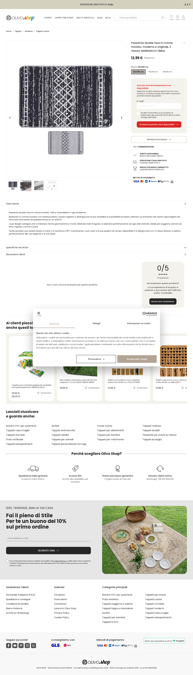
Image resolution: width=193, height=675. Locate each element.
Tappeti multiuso (152, 425)
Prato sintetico (85, 17)
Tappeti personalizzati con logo (69, 444)
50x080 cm (138, 72)
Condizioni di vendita (17, 603)
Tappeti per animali (62, 439)
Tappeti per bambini (108, 435)
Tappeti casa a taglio (18, 430)
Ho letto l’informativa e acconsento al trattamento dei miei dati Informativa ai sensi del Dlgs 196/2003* (160, 115)
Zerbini (55, 425)
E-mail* (140, 101)
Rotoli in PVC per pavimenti (21, 425)
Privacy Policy (61, 613)
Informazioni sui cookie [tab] (138, 323)
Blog (108, 17)
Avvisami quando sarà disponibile (157, 124)
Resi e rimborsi (14, 608)
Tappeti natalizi (60, 435)
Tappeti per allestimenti (110, 430)
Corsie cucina (104, 425)
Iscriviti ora (46, 550)
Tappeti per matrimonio (110, 439)
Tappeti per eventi (64, 17)
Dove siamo (60, 599)
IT (186, 4)
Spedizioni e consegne (18, 599)
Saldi (99, 17)
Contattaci (60, 603)
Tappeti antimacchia (63, 430)
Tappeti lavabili (151, 430)
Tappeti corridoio (154, 603)
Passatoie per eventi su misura (159, 435)
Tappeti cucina (153, 599)
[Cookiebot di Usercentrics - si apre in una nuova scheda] (144, 314)
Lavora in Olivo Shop (65, 608)
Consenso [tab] (54, 324)
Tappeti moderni (154, 608)
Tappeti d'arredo (15, 435)
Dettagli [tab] (96, 323)
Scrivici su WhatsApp (17, 613)
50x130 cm (167, 72)
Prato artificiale (14, 439)
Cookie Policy (61, 617)
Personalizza (94, 359)
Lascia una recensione (162, 301)
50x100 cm (153, 72)
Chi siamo (59, 594)
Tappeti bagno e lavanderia (117, 608)
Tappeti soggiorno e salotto (117, 603)
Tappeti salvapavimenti (19, 444)
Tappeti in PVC (110, 622)
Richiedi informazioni (157, 139)
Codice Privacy (59, 561)
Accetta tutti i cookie (137, 359)
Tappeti (48, 17)
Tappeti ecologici (152, 439)
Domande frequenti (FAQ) (20, 594)
